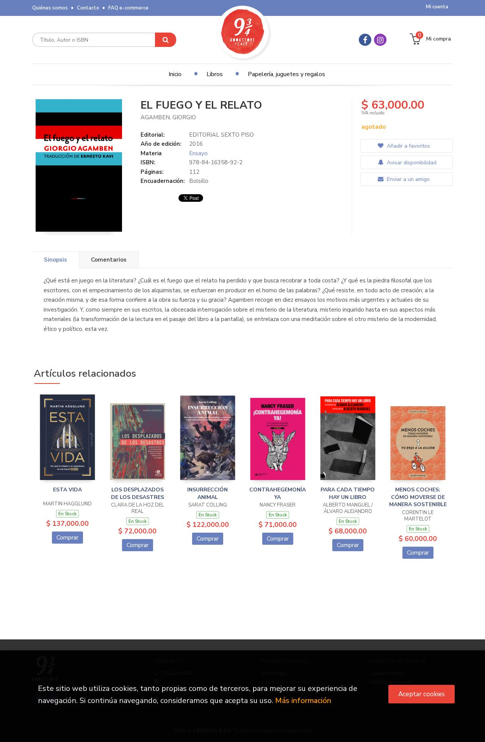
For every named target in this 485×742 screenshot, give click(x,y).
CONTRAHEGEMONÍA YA (277, 493)
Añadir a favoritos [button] (407, 146)
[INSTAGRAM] (380, 40)
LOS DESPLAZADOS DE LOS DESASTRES (137, 493)
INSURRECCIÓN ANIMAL (207, 493)
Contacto (88, 8)
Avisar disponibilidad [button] (410, 162)
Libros (215, 74)
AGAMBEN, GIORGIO (168, 117)
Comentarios (109, 259)
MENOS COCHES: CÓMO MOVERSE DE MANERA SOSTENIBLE (418, 497)
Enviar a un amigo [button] (407, 179)
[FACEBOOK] (365, 40)
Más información (303, 700)
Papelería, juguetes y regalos (286, 74)
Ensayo (198, 153)
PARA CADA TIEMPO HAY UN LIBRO (348, 493)
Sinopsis (55, 259)
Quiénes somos (50, 8)
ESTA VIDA (67, 489)
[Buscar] (165, 40)
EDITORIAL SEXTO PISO (221, 135)
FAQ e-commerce (128, 8)
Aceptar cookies (421, 694)
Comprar (67, 537)
